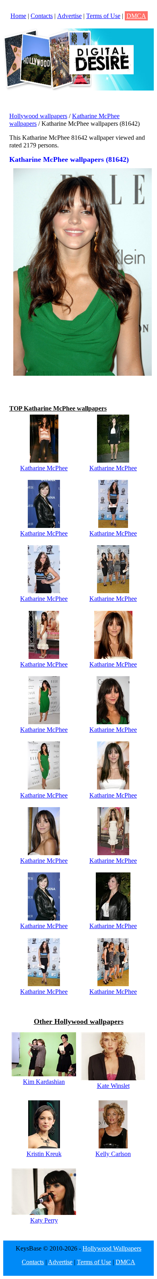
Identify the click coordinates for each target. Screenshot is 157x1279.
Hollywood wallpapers (38, 116)
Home (18, 15)
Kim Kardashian (44, 1081)
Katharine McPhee (44, 468)
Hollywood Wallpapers (112, 1248)
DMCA (136, 15)
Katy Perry (44, 1220)
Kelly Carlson (113, 1153)
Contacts (42, 15)
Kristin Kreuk (44, 1153)
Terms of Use (103, 15)
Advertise (69, 15)
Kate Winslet (113, 1085)
